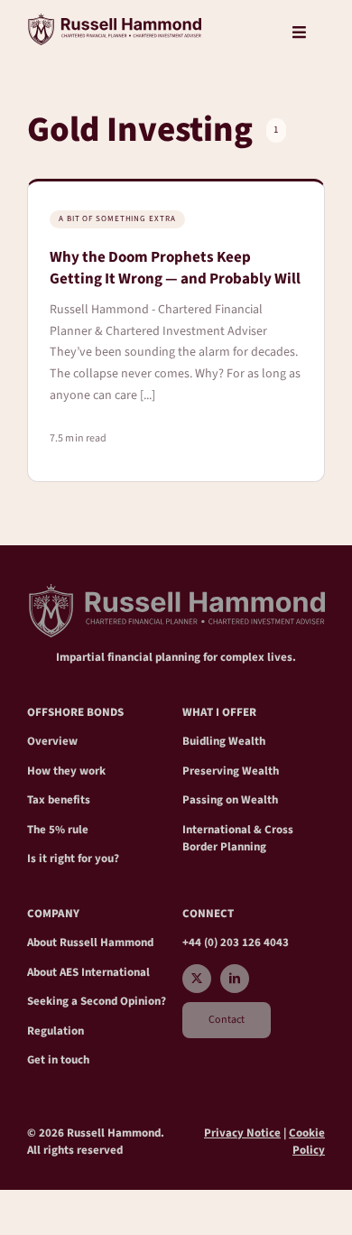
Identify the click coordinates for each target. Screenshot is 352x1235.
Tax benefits (58, 800)
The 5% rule (57, 830)
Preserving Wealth (230, 771)
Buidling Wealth (223, 741)
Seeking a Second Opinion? (96, 1001)
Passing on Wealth (230, 800)
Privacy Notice (242, 1133)
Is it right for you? (73, 858)
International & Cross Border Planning (237, 839)
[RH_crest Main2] (114, 21)
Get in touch (58, 1060)
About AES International (88, 972)
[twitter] (196, 978)
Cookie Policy (307, 1142)
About (43, 942)
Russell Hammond (106, 942)
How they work (66, 771)
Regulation (55, 1031)
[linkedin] (234, 978)
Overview (52, 741)
